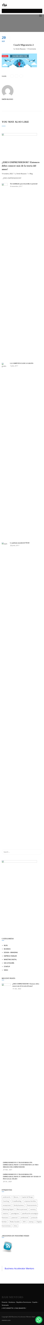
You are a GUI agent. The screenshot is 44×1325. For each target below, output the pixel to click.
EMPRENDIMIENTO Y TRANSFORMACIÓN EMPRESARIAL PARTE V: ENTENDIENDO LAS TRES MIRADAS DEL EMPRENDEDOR (20, 1165)
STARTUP (7, 967)
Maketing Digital (10, 959)
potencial (14, 1218)
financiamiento (32, 1205)
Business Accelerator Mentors (19, 1268)
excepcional (7, 1205)
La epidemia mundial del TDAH (19, 543)
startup (31, 1222)
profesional (24, 1218)
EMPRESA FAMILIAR (10, 956)
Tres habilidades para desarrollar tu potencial (23, 184)
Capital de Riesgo (27, 1197)
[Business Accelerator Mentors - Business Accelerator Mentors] (4, 5)
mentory (33, 1209)
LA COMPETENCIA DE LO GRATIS (21, 363)
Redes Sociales (15, 1222)
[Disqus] (22, 751)
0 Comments (32, 49)
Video (6, 970)
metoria (5, 1213)
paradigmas (15, 1213)
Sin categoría (9, 963)
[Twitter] (16, 76)
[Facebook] (12, 76)
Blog (31, 174)
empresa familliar (30, 1201)
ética (15, 1226)
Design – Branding (11, 952)
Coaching (6, 1201)
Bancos (16, 1197)
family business (19, 1205)
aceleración (6, 1197)
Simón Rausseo (21, 49)
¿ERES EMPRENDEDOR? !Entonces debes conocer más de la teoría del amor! (21, 166)
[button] (38, 1319)
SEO (24, 1222)
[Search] (39, 851)
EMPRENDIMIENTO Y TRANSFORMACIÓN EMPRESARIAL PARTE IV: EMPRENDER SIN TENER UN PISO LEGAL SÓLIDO (22, 1177)
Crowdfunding (16, 1201)
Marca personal (22, 1209)
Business (7, 949)
